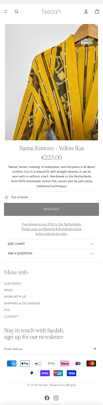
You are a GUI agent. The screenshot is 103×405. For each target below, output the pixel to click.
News (8, 290)
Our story (12, 284)
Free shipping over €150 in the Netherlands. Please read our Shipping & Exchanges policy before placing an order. (51, 229)
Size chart (16, 244)
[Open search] (16, 11)
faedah (43, 385)
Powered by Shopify (62, 385)
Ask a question (20, 253)
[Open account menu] (86, 11)
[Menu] (6, 11)
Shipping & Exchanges (22, 303)
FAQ (7, 310)
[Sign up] (94, 349)
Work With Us (15, 297)
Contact (11, 317)
